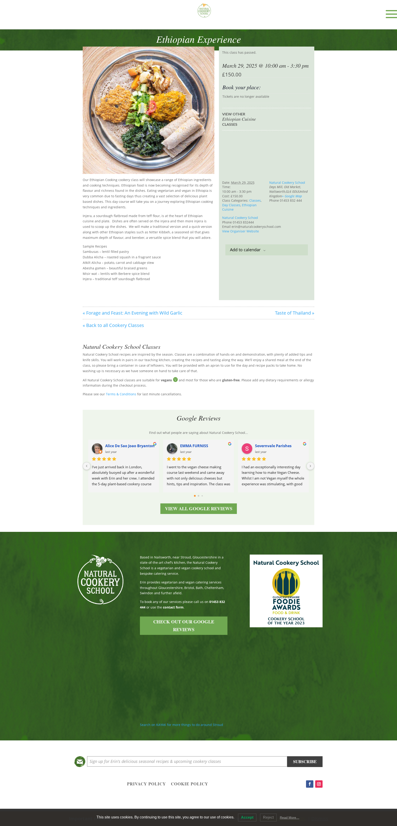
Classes (255, 200)
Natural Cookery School (287, 182)
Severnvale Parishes (273, 445)
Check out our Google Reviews (183, 625)
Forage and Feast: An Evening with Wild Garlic (132, 313)
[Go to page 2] (202, 495)
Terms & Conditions (121, 394)
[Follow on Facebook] (309, 784)
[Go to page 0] (195, 496)
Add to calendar (245, 249)
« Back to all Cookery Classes (113, 325)
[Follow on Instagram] (319, 784)
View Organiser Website (240, 231)
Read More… (289, 817)
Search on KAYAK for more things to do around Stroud (181, 725)
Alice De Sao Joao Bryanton (130, 445)
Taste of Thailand (294, 313)
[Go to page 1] (198, 496)
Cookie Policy (189, 784)
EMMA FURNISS (194, 445)
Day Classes (231, 205)
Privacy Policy (146, 784)
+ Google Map (292, 196)
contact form (173, 607)
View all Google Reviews (198, 508)
